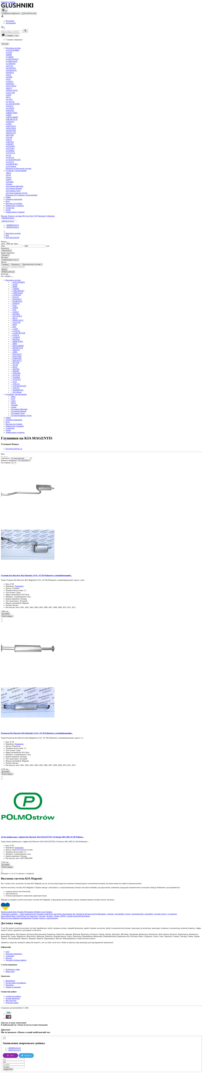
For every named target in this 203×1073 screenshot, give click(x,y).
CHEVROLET (12, 59)
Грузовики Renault (14, 188)
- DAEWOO (15, 299)
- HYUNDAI (16, 316)
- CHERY (14, 289)
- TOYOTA (15, 380)
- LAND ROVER (17, 333)
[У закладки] (2, 776)
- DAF (12, 399)
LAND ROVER (13, 104)
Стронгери (10, 208)
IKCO (9, 88)
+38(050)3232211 (7, 221)
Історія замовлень (13, 998)
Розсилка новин (12, 1003)
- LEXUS (14, 335)
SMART (10, 144)
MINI (8, 115)
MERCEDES (11, 113)
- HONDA (15, 314)
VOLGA (10, 157)
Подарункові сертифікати (16, 983)
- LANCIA (15, 331)
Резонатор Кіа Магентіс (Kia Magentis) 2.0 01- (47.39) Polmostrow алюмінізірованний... (37, 733)
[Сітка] (4, 456)
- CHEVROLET (17, 291)
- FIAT (13, 306)
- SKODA (15, 369)
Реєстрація (10, 21)
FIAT (8, 75)
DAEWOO (11, 68)
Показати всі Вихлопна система (18, 168)
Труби (8, 210)
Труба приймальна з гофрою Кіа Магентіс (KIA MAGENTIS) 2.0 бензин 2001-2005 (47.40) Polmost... (42, 837)
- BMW (14, 286)
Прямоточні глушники (15, 206)
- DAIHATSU (16, 301)
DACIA (9, 66)
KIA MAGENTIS (12, 238)
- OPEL (14, 352)
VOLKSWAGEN (13, 160)
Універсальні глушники (15, 212)
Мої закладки (11, 1001)
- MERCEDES (16, 341)
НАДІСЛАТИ (8, 1069)
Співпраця (10, 956)
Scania (9, 184)
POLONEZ (11, 128)
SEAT (9, 140)
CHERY (10, 57)
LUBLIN (10, 108)
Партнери (10, 985)
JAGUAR (10, 93)
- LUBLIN (15, 337)
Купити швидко (7, 616)
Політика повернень (14, 954)
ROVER (10, 135)
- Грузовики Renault (18, 411)
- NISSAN (15, 350)
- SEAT (13, 367)
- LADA (14, 329)
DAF (8, 175)
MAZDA (10, 111)
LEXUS (9, 106)
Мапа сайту (10, 972)
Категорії (5, 44)
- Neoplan (14, 405)
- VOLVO (15, 388)
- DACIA (14, 297)
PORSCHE (11, 131)
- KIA (13, 327)
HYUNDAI (11, 86)
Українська (15, 13)
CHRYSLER (11, 61)
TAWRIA (10, 151)
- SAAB (14, 365)
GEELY (9, 82)
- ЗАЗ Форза (15, 392)
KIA (8, 97)
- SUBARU (15, 373)
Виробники (10, 981)
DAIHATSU (11, 70)
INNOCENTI (12, 90)
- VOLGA (15, 384)
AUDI (9, 52)
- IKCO (14, 318)
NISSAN (10, 122)
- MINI (13, 344)
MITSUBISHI (12, 117)
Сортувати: (5, 458)
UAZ (8, 155)
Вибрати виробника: (9, 460)
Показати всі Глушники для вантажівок (21, 195)
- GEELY (14, 312)
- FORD (14, 308)
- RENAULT (16, 361)
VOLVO (10, 162)
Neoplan (10, 182)
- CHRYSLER (16, 293)
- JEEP (13, 325)
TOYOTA (10, 153)
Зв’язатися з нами (13, 969)
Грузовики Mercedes (14, 186)
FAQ (7, 952)
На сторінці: (6, 463)
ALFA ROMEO (12, 50)
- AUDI (14, 284)
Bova (8, 173)
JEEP (8, 95)
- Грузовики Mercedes (18, 409)
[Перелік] (2, 456)
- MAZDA (15, 339)
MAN (9, 180)
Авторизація (11, 23)
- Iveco (13, 401)
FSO (8, 79)
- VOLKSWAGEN (18, 386)
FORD (9, 77)
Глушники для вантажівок (16, 171)
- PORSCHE (15, 358)
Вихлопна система (13, 48)
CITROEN (11, 64)
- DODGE (15, 303)
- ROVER (14, 363)
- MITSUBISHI (17, 346)
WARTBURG (12, 164)
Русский (33, 13)
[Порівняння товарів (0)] (7, 456)
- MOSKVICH (16, 348)
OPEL (9, 124)
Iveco (8, 177)
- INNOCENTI (16, 320)
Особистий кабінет (13, 996)
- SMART (14, 371)
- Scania (13, 407)
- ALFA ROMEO (17, 282)
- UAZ (13, 382)
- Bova (12, 396)
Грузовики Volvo (13, 191)
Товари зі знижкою (13, 987)
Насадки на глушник (14, 203)
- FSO (13, 310)
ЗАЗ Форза (11, 166)
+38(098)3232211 (7, 218)
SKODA (10, 142)
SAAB (9, 137)
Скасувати (5, 267)
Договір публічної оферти (16, 960)
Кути (8, 201)
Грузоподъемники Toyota (16, 193)
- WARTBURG (16, 390)
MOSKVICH (11, 119)
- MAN (13, 403)
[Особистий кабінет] (2, 17)
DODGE (10, 73)
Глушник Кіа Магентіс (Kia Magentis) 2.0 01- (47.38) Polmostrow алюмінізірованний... (36, 575)
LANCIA (10, 102)
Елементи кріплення (14, 199)
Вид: (3, 454)
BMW (9, 55)
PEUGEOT (11, 126)
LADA (9, 99)
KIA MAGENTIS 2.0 (14, 449)
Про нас (9, 958)
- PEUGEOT (16, 354)
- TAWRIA (15, 377)
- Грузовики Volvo (17, 413)
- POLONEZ (16, 356)
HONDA (10, 84)
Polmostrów (19, 586)
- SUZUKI (15, 375)
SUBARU (10, 146)
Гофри (8, 197)
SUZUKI (10, 148)
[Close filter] (8, 242)
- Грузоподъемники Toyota (20, 416)
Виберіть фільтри (18, 267)
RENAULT (11, 133)
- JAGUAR (15, 322)
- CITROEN (15, 295)
